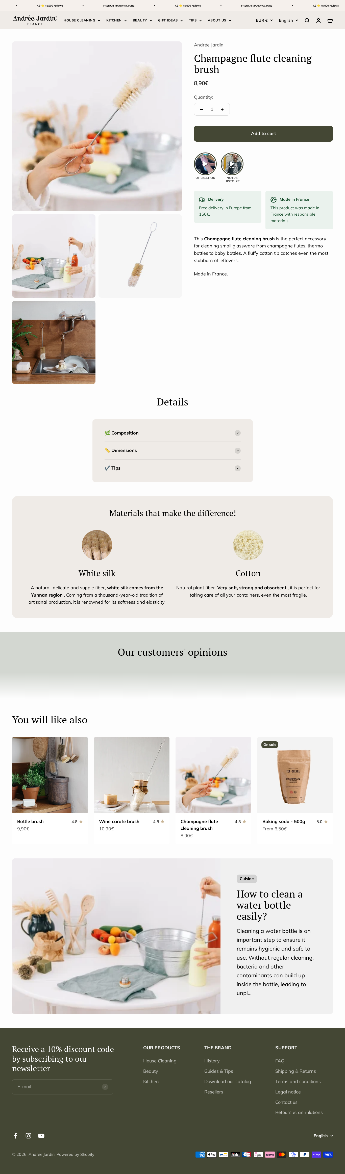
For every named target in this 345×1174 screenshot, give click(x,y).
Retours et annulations (299, 1112)
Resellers (213, 1092)
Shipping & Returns (295, 1071)
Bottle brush (30, 821)
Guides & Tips (218, 1071)
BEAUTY (140, 20)
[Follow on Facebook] (15, 1135)
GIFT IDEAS (168, 20)
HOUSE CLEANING (79, 20)
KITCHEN (114, 20)
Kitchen (151, 1081)
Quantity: (203, 97)
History (212, 1061)
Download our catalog (227, 1081)
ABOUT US (217, 20)
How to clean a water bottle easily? (270, 905)
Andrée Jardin (209, 45)
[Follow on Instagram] (28, 1135)
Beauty (150, 1071)
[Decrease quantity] (201, 110)
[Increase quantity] (222, 110)
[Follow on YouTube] (41, 1135)
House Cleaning (160, 1061)
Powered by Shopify (75, 1154)
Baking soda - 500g (283, 821)
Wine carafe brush (119, 821)
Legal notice (288, 1092)
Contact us (286, 1102)
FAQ (279, 1061)
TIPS (193, 20)
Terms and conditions (298, 1081)
